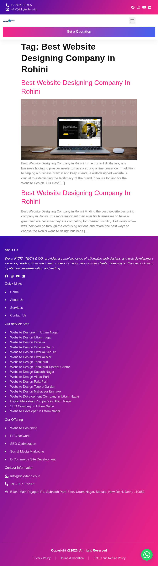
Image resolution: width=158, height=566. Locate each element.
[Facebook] (132, 7)
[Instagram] (138, 7)
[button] (132, 20)
